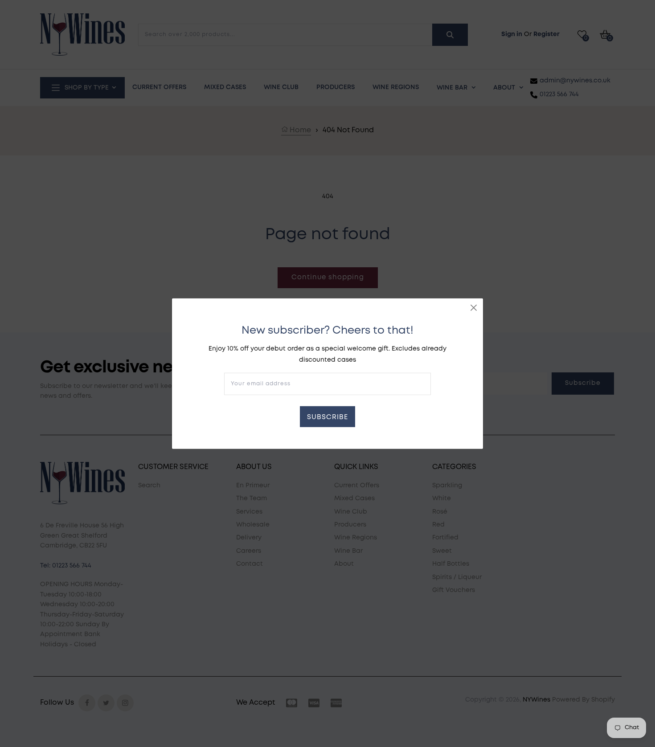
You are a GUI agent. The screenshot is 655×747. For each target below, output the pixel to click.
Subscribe (327, 417)
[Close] (474, 307)
